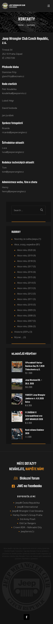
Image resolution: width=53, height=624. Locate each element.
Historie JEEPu (21, 331)
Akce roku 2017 (25, 266)
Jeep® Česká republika (27, 502)
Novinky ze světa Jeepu (26, 238)
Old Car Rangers (27, 523)
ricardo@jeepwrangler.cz (14, 132)
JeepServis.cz (27, 531)
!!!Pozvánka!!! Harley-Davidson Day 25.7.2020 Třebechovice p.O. (34, 366)
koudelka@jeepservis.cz (14, 93)
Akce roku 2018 (25, 261)
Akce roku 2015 (25, 277)
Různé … (18, 337)
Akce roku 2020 (25, 250)
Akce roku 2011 (25, 299)
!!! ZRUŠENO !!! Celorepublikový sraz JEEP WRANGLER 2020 (34, 416)
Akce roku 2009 (25, 310)
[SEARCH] (42, 210)
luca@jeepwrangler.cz (13, 152)
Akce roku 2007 (25, 320)
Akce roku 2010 (25, 304)
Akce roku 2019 (25, 255)
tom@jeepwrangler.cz (13, 171)
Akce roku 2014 (25, 282)
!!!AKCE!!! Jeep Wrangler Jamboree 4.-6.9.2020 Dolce (35, 398)
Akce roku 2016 (25, 271)
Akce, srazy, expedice (24, 244)
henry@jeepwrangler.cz (14, 191)
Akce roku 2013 (25, 288)
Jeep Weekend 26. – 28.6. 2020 (33, 382)
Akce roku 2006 (25, 326)
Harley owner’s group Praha (27, 515)
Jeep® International (27, 506)
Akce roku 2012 (25, 293)
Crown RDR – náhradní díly (27, 527)
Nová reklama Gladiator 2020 (34, 431)
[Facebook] (26, 617)
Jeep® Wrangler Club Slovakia (27, 510)
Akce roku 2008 (25, 315)
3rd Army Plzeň (27, 519)
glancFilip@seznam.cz (13, 76)
